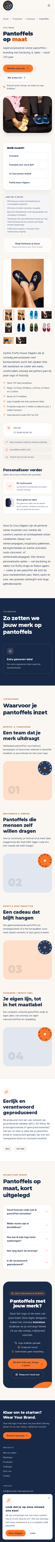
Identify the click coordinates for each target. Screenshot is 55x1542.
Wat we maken (9, 1452)
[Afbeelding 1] (8, 315)
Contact (6, 1475)
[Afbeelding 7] (33, 327)
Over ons (7, 1471)
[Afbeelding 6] (21, 327)
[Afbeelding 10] (21, 340)
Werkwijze (7, 1457)
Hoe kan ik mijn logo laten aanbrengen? (21, 1238)
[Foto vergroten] (27, 283)
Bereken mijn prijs (16, 68)
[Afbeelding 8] (46, 327)
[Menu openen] (49, 5)
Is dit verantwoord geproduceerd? (17, 1262)
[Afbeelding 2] (21, 315)
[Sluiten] (49, 1498)
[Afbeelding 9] (8, 340)
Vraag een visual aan (29, 1374)
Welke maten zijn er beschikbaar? (18, 1225)
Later (33, 1533)
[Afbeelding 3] (33, 315)
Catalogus (7, 1466)
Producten (17, 18)
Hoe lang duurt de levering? (22, 1250)
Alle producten (14, 77)
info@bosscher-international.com (18, 1491)
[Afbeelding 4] (46, 315)
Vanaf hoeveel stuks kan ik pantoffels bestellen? (22, 1211)
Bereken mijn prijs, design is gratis (25, 1364)
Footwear (30, 18)
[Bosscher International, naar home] (8, 5)
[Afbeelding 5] (8, 327)
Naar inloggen (16, 1533)
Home (6, 18)
